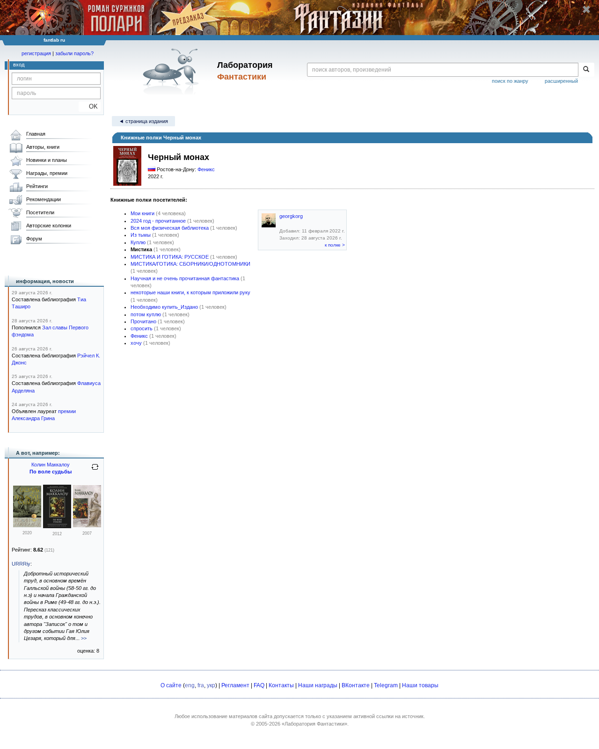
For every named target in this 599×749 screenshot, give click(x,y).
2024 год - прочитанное (158, 221)
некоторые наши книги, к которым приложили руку (190, 292)
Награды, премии (46, 173)
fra (200, 685)
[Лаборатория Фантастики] (172, 71)
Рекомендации (43, 199)
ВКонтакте (356, 685)
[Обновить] (95, 470)
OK (89, 106)
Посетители (40, 212)
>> (84, 638)
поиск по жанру (510, 81)
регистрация (36, 53)
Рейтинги (37, 186)
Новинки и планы (46, 160)
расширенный (561, 81)
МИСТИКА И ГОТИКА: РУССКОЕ (170, 257)
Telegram (386, 685)
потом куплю (146, 314)
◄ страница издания (143, 121)
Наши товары (420, 685)
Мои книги (142, 213)
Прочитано (143, 321)
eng (190, 685)
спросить (142, 328)
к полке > (335, 244)
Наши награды (317, 685)
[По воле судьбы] (57, 526)
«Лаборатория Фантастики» (314, 724)
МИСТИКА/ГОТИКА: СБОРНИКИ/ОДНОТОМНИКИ (190, 264)
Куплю (138, 242)
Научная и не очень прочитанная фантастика (185, 278)
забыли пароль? (74, 53)
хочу (136, 343)
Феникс (206, 169)
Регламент (235, 685)
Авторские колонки (48, 225)
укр (211, 685)
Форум (34, 238)
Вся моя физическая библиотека (170, 228)
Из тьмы (141, 235)
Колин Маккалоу (50, 464)
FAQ (259, 685)
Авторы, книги (42, 147)
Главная (35, 134)
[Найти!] (586, 70)
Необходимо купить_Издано (164, 307)
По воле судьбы (50, 471)
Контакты (281, 685)
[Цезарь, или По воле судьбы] (27, 525)
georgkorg (291, 216)
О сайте (171, 685)
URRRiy (21, 564)
